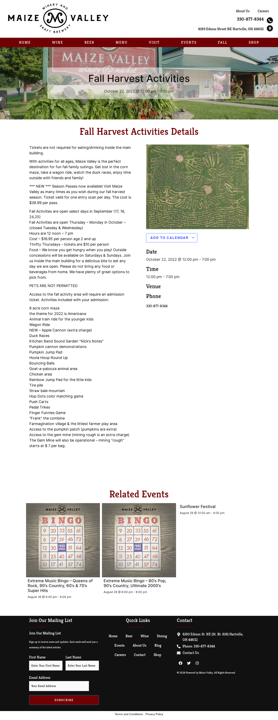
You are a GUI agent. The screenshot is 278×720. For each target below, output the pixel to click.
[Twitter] (189, 663)
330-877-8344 (250, 19)
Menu (122, 42)
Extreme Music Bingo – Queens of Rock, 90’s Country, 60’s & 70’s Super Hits (60, 585)
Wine (57, 42)
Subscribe (64, 700)
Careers (263, 11)
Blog (157, 645)
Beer (89, 42)
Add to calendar (170, 237)
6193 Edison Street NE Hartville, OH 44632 (231, 29)
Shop (254, 42)
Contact (140, 654)
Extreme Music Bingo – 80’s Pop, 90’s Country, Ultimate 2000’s (135, 583)
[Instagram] (197, 663)
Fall (222, 42)
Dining (162, 636)
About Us (243, 11)
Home (25, 42)
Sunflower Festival (198, 506)
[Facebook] (180, 663)
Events (189, 42)
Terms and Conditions (129, 714)
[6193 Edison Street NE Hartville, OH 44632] (270, 28)
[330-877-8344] (270, 20)
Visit (154, 42)
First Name (37, 657)
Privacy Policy (154, 714)
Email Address (39, 677)
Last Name (73, 657)
